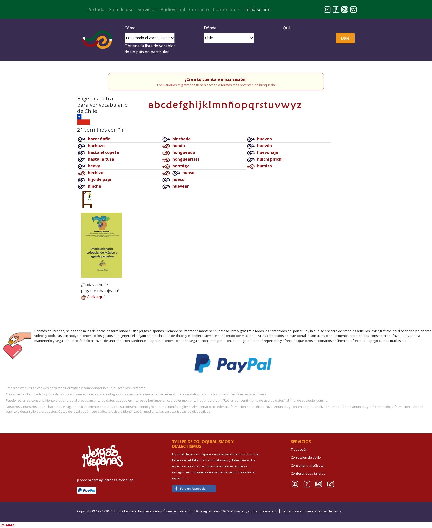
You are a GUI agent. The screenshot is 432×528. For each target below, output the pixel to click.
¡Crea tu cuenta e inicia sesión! (216, 79)
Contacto (199, 9)
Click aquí (95, 297)
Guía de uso (121, 9)
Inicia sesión (257, 9)
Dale (345, 38)
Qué (287, 28)
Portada (95, 9)
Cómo (130, 28)
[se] (185, 159)
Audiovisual (173, 9)
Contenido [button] (224, 9)
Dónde (210, 28)
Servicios (147, 9)
